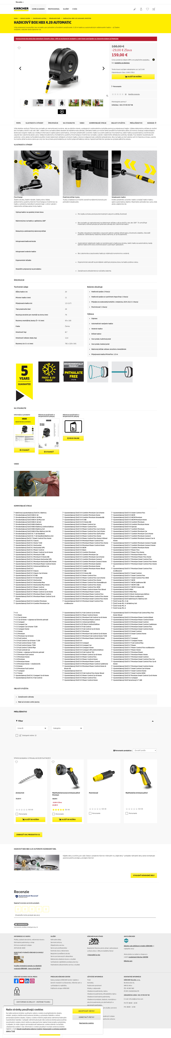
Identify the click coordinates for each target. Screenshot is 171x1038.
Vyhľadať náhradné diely (144, 875)
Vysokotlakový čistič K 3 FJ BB (26, 576)
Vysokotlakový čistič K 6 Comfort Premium (128, 522)
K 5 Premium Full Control (24, 669)
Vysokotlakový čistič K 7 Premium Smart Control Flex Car (134, 659)
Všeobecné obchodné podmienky (98, 997)
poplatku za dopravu (122, 63)
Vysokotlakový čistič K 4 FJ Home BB (77, 522)
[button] (20, 68)
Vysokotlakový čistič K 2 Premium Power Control (82, 620)
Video (82, 123)
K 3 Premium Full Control (24, 655)
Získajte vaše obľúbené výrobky (138, 946)
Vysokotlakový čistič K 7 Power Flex (126, 550)
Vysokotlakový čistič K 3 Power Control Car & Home (34, 592)
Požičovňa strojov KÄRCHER (60, 988)
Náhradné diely (153, 123)
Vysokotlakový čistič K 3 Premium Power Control (33, 594)
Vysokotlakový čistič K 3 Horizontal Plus (30, 583)
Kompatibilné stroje (97, 123)
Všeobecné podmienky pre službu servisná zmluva (102, 1009)
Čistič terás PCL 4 (119, 606)
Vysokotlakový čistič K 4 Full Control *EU (79, 652)
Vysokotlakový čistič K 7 (122, 636)
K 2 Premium (20, 634)
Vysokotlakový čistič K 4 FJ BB (75, 520)
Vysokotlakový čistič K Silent (128, 596)
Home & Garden (38, 9)
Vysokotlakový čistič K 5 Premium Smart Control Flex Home (86, 599)
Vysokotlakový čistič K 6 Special (125, 527)
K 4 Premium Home (22, 662)
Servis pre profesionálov (59, 948)
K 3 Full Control (21, 638)
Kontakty (90, 983)
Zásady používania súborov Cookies (30, 1029)
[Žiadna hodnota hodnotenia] (118, 94)
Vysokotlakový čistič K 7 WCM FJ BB (126, 585)
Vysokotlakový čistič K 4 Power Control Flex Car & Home (84, 529)
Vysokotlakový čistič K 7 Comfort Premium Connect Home (134, 545)
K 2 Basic (18, 615)
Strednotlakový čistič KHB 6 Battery (28, 524)
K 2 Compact (20, 622)
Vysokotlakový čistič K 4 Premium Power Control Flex (83, 541)
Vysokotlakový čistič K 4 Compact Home (79, 648)
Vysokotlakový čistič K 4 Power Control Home (81, 659)
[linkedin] (27, 981)
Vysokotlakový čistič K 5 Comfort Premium (80, 552)
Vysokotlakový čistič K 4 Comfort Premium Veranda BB (84, 517)
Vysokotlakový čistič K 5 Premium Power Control (82, 592)
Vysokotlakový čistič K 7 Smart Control (127, 573)
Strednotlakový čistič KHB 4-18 (26, 515)
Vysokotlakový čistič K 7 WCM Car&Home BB (129, 583)
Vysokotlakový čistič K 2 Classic (27, 541)
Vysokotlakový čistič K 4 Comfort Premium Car (32, 603)
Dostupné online (29, 735)
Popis (18, 123)
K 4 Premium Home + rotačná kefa (27, 664)
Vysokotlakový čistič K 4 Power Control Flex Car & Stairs (84, 531)
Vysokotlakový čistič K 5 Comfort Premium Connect (83, 559)
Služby (66, 9)
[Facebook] (16, 981)
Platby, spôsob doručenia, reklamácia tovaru (29, 939)
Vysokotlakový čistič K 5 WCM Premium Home (130, 520)
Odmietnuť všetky (86, 1017)
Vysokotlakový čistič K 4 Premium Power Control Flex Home (86, 543)
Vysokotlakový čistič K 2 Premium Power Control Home (35, 564)
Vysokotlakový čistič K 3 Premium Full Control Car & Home (85, 634)
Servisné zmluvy (56, 942)
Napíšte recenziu (134, 94)
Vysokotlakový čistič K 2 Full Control (28, 678)
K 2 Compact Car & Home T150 (26, 627)
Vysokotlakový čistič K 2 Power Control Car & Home (34, 552)
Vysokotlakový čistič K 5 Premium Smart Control (131, 622)
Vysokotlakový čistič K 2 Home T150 (28, 543)
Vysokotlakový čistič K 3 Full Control (77, 627)
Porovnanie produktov (123, 751)
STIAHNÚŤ (25, 450)
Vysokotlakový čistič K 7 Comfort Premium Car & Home (133, 534)
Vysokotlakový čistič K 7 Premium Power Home (130, 655)
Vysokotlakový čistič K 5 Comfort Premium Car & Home (84, 557)
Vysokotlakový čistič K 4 (73, 641)
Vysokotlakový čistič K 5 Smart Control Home (129, 634)
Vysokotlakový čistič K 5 (73, 671)
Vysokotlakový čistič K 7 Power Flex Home (128, 552)
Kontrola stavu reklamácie (60, 951)
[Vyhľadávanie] (134, 9)
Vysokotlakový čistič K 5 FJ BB (75, 571)
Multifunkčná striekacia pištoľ (137, 793)
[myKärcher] (141, 9)
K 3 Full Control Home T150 (25, 643)
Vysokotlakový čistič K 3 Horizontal (28, 580)
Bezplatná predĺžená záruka (60, 953)
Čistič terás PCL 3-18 (120, 601)
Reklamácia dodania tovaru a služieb (63, 959)
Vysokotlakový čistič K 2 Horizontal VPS (30, 548)
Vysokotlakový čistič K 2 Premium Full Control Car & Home (85, 617)
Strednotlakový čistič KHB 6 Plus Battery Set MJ (33, 531)
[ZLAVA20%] (95, 941)
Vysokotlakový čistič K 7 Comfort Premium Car (130, 531)
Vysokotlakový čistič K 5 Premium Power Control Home (133, 620)
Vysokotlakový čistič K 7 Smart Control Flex (129, 576)
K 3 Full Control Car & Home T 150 (27, 641)
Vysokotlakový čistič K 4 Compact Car (78, 645)
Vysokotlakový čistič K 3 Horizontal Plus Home (32, 585)
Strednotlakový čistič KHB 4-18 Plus (28, 517)
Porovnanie (117, 87)
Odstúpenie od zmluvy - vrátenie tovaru (33, 1002)
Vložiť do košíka (134, 77)
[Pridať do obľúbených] (19, 48)
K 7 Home (19, 673)
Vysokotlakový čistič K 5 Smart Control (127, 631)
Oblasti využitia (118, 123)
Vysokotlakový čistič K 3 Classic (27, 571)
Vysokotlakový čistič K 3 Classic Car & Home (31, 573)
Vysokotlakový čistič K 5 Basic (75, 550)
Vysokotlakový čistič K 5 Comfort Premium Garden (82, 564)
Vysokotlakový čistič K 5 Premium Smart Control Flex (132, 627)
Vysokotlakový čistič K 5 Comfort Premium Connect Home (85, 562)
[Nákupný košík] (154, 9)
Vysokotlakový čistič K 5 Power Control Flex (80, 576)
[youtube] (21, 981)
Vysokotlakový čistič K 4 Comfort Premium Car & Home (84, 513)
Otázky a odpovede (93, 988)
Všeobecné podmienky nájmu (97, 991)
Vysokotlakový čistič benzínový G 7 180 (127, 680)
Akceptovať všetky (86, 1011)
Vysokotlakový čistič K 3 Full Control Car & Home (82, 629)
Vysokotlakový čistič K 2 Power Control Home (81, 615)
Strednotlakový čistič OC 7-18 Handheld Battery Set (34, 536)
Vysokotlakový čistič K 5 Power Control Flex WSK (82, 587)
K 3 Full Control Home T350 (25, 645)
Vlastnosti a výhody (34, 123)
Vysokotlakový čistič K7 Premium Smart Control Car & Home (135, 676)
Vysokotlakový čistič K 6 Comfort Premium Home (131, 524)
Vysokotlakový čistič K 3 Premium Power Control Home (84, 638)
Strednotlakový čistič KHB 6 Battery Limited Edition (34, 527)
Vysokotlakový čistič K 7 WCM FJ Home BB (128, 587)
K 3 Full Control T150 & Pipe (25, 648)
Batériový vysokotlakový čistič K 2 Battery (30, 513)
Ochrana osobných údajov (23, 945)
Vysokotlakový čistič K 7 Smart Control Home (129, 671)
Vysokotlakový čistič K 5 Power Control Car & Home (83, 676)
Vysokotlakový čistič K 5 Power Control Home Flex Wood (85, 589)
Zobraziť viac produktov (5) (28, 835)
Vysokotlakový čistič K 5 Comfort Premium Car (81, 555)
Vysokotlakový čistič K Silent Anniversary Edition (131, 594)
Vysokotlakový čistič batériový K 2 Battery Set (130, 599)
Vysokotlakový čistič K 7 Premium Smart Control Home (133, 666)
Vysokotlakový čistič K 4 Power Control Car (80, 524)
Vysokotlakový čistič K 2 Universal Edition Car (32, 566)
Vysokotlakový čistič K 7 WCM (124, 580)
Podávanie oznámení (94, 985)
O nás (74, 9)
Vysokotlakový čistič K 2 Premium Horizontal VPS (33, 559)
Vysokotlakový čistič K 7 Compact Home (127, 641)
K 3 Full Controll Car (22, 650)
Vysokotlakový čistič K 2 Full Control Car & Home (82, 613)
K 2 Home (19, 631)
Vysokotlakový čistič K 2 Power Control (29, 550)
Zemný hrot (20, 793)
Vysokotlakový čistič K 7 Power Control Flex (134, 648)
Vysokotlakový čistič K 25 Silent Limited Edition (82, 624)
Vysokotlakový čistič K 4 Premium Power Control (82, 662)
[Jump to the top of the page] (165, 1033)
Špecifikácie (53, 123)
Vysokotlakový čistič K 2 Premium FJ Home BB (32, 557)
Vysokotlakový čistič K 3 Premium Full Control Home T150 (85, 636)
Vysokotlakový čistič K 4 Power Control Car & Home (83, 655)
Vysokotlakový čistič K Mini (123, 589)
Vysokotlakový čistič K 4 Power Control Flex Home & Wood (85, 538)
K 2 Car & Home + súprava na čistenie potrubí (31, 620)
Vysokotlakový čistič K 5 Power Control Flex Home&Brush (85, 583)
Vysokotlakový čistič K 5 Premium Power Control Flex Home (86, 596)
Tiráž (89, 980)
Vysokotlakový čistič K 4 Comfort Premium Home (82, 515)
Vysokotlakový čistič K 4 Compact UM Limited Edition (83, 650)
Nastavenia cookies (86, 1023)
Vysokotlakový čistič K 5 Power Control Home (81, 680)
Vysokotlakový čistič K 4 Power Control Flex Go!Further (84, 534)
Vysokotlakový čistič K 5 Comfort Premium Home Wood (84, 569)
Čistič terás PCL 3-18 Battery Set (125, 603)
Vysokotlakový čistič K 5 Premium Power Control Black (133, 617)
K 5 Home (19, 666)
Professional (54, 9)
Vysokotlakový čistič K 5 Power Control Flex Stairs (82, 585)
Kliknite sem (128, 961)
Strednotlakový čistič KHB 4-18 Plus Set (30, 520)
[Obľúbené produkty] (147, 9)
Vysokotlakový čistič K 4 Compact (76, 643)
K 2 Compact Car (21, 624)
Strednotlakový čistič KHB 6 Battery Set (30, 529)
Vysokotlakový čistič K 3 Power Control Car (31, 589)
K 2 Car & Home (21, 617)
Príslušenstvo (136, 123)
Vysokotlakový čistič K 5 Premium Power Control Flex (83, 594)
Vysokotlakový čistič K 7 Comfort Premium (128, 529)
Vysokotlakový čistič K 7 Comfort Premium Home (131, 548)
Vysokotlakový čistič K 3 (24, 569)
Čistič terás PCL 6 (119, 608)
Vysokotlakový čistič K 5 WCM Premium (127, 517)
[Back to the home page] (22, 9)
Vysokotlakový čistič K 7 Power (124, 645)
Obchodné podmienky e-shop (24, 942)
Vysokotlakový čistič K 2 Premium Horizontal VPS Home (35, 562)
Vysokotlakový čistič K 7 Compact (125, 638)
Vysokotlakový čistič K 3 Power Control (29, 587)
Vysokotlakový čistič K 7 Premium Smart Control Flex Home (135, 562)
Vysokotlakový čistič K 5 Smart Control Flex (129, 513)
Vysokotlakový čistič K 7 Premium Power (128, 652)
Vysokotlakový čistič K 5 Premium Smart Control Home (133, 629)
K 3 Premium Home (22, 657)
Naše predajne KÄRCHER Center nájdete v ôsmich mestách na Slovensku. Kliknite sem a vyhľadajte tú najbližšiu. (66, 982)
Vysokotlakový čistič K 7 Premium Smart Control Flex (132, 559)
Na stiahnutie (69, 123)
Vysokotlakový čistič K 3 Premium (76, 631)
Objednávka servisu (57, 945)
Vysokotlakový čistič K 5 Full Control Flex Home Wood (84, 673)
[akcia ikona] (126, 940)
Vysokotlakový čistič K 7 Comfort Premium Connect (132, 536)
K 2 (16, 613)
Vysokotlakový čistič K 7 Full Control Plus (128, 643)
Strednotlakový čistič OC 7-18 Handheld (30, 534)
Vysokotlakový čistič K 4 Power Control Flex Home (82, 536)
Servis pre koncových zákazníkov (62, 956)
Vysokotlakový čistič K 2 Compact (125, 678)
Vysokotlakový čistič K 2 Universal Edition (79, 622)
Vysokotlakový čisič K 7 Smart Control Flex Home (33, 538)
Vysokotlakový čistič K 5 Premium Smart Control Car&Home (135, 624)
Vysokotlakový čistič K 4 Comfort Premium (31, 601)
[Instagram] (32, 981)
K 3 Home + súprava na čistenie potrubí (29, 652)
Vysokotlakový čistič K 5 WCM (124, 515)
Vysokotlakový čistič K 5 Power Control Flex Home (82, 580)
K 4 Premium (20, 659)
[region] (53, 1020)
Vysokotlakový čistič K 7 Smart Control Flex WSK (131, 578)
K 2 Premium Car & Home (24, 636)
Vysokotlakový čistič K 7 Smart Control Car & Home (131, 669)
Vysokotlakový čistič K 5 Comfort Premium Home (82, 566)
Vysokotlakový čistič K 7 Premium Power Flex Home (132, 557)
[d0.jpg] (22, 959)
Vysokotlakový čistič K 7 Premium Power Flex (129, 555)
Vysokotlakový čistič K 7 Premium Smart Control (131, 657)
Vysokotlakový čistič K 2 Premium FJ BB (30, 555)
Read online (74, 438)
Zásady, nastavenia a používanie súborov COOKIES (101, 1020)
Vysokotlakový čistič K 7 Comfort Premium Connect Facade (134, 543)
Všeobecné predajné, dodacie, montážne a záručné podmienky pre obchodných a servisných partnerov (101, 1002)
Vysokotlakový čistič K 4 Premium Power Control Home (84, 545)
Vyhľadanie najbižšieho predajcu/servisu (64, 962)
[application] (36, 483)
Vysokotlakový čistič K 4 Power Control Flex (80, 527)
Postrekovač (93, 793)
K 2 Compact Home (22, 629)
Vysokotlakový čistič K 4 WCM (75, 548)
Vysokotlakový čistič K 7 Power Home (127, 650)
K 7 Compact (20, 671)
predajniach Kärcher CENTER (138, 957)
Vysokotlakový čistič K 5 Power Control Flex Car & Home (84, 578)
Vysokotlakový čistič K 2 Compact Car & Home (32, 676)
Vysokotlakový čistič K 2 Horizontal (28, 545)
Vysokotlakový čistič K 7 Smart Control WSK (129, 673)
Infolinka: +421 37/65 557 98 (122, 105)
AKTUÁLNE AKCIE (19, 948)
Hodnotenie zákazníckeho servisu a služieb (65, 965)
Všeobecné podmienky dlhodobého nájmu (101, 994)
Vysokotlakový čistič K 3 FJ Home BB (28, 578)
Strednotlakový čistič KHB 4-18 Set (28, 522)
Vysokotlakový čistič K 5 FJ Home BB (77, 573)
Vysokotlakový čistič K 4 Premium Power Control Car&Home (86, 664)
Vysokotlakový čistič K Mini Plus (125, 592)
